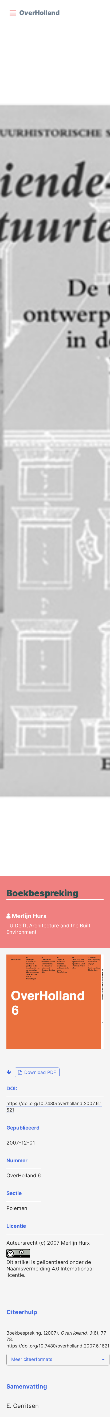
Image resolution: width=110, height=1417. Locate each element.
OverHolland (39, 13)
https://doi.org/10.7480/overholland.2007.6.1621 (57, 1346)
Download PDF (39, 1072)
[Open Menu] (13, 13)
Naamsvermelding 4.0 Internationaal (50, 1268)
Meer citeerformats (31, 1359)
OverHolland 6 (23, 1175)
